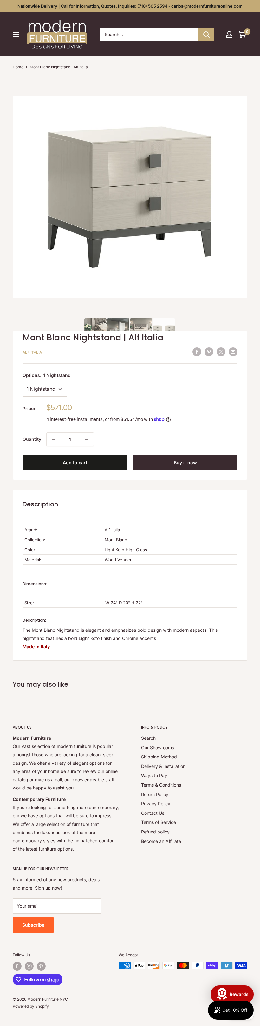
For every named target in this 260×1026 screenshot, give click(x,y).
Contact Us (152, 813)
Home (18, 67)
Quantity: (32, 439)
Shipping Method (159, 756)
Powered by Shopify (31, 1006)
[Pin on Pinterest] (209, 351)
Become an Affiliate (161, 841)
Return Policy (154, 794)
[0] (242, 34)
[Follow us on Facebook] (17, 966)
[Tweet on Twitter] (221, 351)
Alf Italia (32, 352)
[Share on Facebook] (196, 351)
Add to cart (75, 462)
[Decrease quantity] (53, 439)
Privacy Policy (155, 803)
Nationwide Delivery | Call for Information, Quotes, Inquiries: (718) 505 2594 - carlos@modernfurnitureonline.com (130, 6)
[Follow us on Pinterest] (41, 966)
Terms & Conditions (161, 785)
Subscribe (33, 925)
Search (148, 738)
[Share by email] (233, 351)
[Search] (206, 34)
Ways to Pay (154, 775)
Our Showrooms (157, 747)
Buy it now (185, 462)
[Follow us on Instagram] (29, 966)
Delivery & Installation (163, 766)
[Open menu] (16, 34)
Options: (47, 375)
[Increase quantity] (87, 439)
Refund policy (155, 831)
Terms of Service (158, 822)
